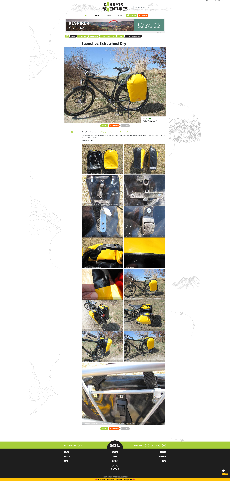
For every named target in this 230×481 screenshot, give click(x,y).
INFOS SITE (162, 457)
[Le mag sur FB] (146, 447)
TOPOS (109, 15)
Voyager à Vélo (106, 132)
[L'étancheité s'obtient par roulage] (102, 252)
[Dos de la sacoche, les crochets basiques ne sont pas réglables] (102, 190)
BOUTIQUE (133, 15)
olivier (148, 119)
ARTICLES (67, 457)
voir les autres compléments (123, 132)
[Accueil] (86, 15)
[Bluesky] (157, 447)
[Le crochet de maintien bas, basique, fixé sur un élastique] (144, 190)
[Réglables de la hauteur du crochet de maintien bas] (144, 221)
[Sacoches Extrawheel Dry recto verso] (102, 159)
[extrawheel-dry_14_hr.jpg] (144, 346)
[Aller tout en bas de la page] (223, 471)
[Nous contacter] (78, 447)
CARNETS (115, 452)
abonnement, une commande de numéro (101, 479)
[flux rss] (163, 447)
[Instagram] (152, 447)
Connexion (144, 15)
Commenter (115, 125)
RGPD (164, 461)
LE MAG (97, 15)
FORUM (115, 457)
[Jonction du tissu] (144, 252)
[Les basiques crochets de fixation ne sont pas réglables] (102, 221)
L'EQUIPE (163, 452)
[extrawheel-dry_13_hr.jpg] (102, 346)
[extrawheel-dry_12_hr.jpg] (144, 315)
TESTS (120, 15)
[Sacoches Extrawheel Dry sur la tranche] (144, 159)
